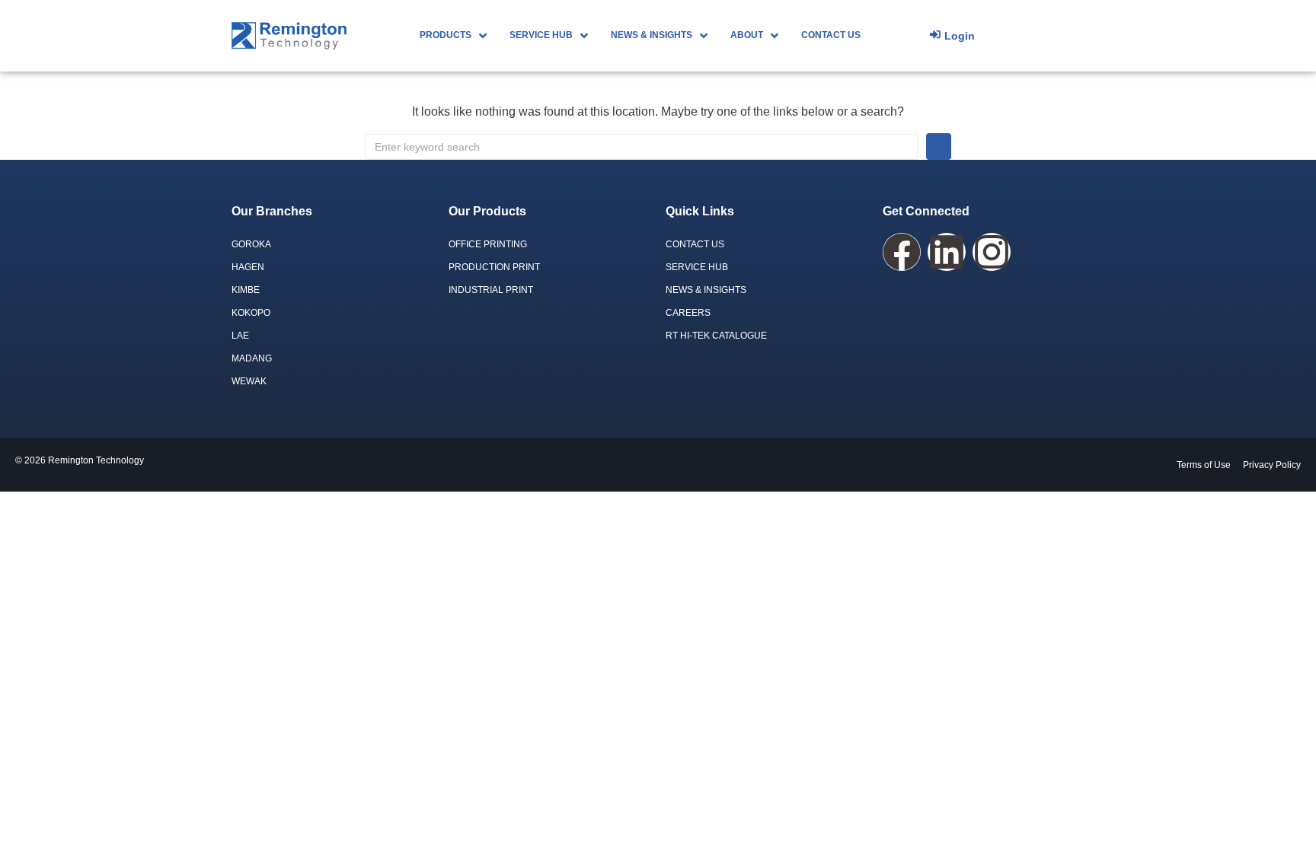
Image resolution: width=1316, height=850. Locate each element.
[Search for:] (641, 147)
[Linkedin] (947, 252)
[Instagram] (992, 252)
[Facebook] (902, 252)
